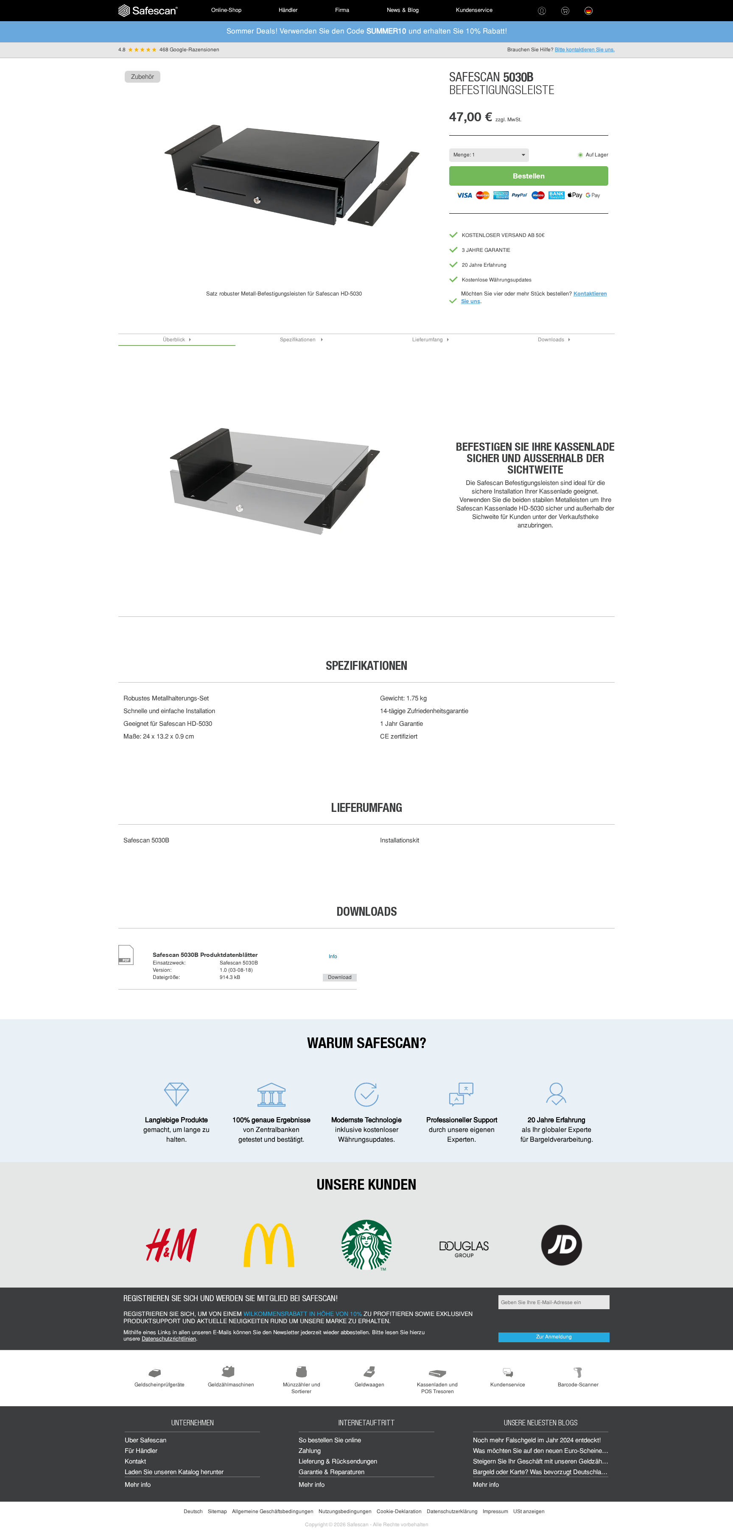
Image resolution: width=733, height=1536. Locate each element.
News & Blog (403, 10)
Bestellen (529, 175)
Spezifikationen (298, 340)
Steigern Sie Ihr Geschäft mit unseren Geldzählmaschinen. (554, 1462)
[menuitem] (148, 10)
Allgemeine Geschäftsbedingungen (272, 1511)
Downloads (551, 340)
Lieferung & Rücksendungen (338, 1462)
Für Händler (141, 1451)
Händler (288, 10)
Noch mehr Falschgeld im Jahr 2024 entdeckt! (537, 1441)
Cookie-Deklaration (399, 1511)
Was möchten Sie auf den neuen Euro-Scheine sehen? (548, 1451)
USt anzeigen (529, 1511)
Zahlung (310, 1451)
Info (333, 956)
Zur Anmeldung (554, 1337)
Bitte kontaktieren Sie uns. (585, 50)
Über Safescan (145, 1441)
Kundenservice (474, 10)
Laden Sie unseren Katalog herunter (174, 1472)
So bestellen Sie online (330, 1441)
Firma (342, 10)
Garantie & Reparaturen (331, 1472)
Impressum (495, 1511)
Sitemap (217, 1511)
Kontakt (135, 1462)
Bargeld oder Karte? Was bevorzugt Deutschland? (542, 1472)
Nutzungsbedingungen (345, 1511)
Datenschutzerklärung (452, 1511)
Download (340, 977)
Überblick (174, 340)
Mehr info (138, 1485)
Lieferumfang (427, 340)
